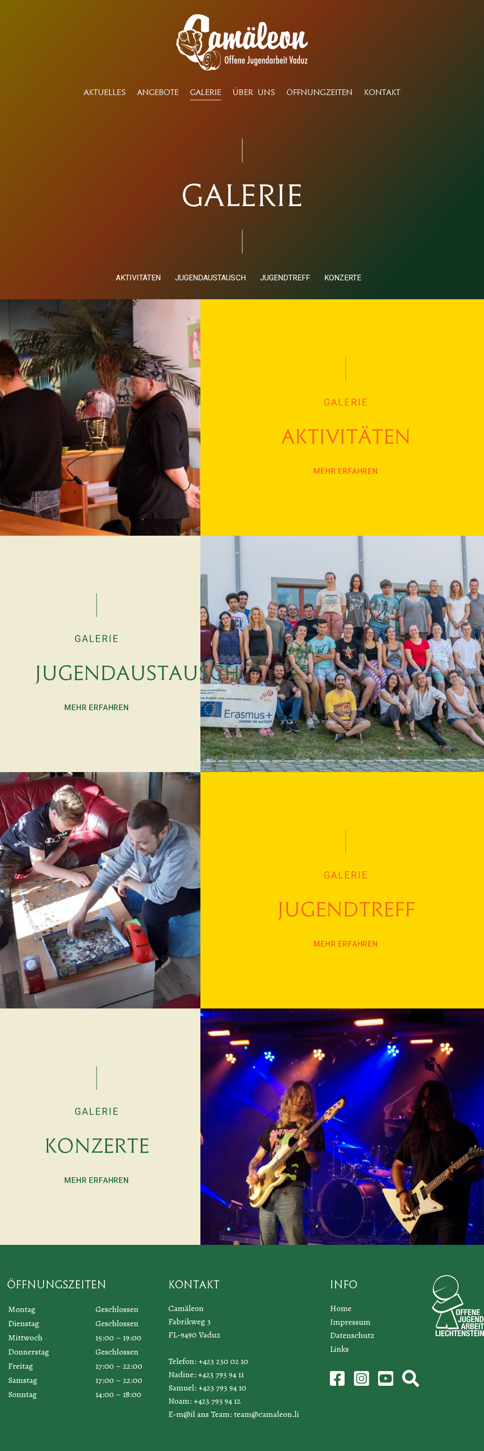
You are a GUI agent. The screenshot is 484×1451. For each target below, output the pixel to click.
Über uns (254, 92)
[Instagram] (362, 1382)
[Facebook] (338, 1382)
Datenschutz (352, 1335)
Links (339, 1349)
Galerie (205, 92)
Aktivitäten (138, 277)
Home (341, 1308)
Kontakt (382, 92)
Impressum (350, 1322)
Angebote (158, 92)
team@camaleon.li (266, 1414)
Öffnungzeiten (319, 92)
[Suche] (410, 1382)
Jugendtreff (285, 277)
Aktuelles (105, 92)
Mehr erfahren (345, 471)
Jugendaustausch (210, 277)
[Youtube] (386, 1382)
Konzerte (342, 277)
